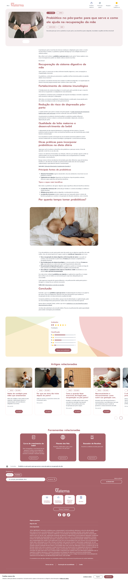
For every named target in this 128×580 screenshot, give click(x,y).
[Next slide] (121, 418)
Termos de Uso (49, 564)
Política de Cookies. (64, 578)
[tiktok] (68, 514)
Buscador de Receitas (92, 443)
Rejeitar (98, 577)
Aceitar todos (109, 577)
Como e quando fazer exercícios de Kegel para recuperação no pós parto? (77, 395)
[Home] (17, 4)
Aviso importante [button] (34, 527)
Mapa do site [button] (33, 523)
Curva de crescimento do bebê (33, 444)
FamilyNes (17, 475)
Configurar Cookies (87, 577)
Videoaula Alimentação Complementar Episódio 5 (57, 166)
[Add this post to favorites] (24, 41)
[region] (64, 577)
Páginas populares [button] (35, 520)
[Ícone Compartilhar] (27, 41)
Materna (9, 475)
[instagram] (64, 514)
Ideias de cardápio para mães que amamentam (17, 394)
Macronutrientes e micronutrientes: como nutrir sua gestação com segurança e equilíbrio (105, 396)
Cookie (81, 564)
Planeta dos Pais (63, 443)
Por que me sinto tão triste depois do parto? (48, 394)
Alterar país (110, 482)
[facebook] (59, 514)
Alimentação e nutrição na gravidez (54, 285)
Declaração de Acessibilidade (66, 564)
